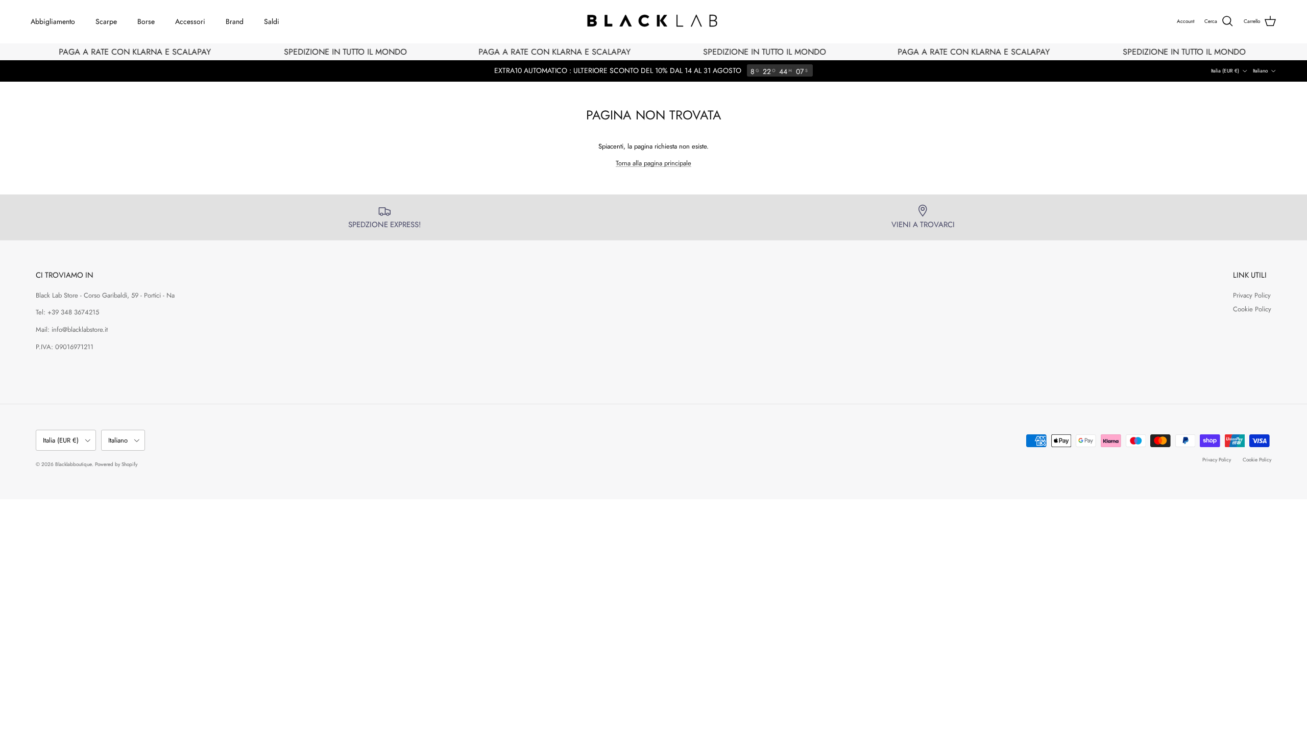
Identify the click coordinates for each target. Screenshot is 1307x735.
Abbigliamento (53, 21)
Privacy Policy (1252, 295)
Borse (146, 21)
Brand (235, 21)
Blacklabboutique (73, 464)
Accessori (190, 21)
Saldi (271, 21)
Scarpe (106, 21)
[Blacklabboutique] (653, 21)
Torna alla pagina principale (653, 163)
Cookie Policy (1252, 309)
